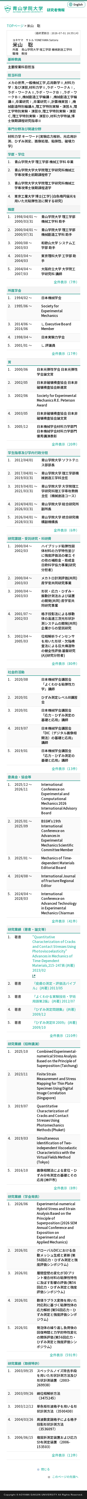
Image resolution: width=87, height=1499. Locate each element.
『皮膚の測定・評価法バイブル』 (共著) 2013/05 (54, 985)
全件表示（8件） (66, 1188)
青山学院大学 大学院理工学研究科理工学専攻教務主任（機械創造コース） (60, 491)
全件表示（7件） (66, 282)
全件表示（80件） (65, 663)
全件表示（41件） (65, 921)
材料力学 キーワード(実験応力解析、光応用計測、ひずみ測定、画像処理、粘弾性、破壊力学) (42, 141)
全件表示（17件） (65, 353)
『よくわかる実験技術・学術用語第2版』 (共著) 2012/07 (54, 998)
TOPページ (15, 25)
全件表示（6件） (66, 530)
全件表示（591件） (64, 1355)
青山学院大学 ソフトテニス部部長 (60, 462)
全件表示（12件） (65, 1455)
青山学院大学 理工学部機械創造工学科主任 (60, 475)
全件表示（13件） (65, 768)
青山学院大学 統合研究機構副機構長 (60, 519)
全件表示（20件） (65, 444)
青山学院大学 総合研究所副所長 (60, 506)
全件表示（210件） (64, 1035)
